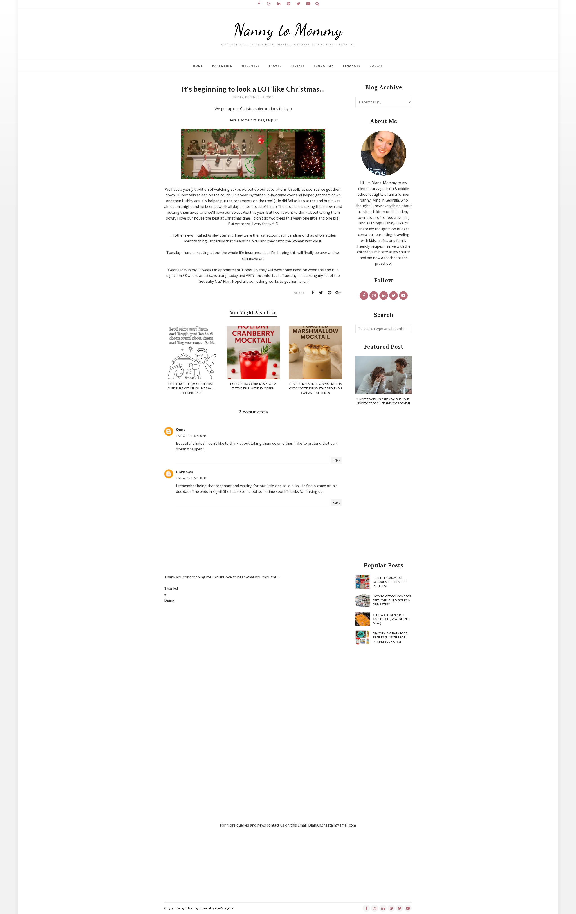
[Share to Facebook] (312, 292)
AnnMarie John (224, 908)
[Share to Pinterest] (329, 292)
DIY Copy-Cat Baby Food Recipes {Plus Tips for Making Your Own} (390, 637)
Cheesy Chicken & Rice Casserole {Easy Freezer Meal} (391, 619)
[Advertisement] (384, 484)
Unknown (184, 472)
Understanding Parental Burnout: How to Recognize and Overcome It (383, 401)
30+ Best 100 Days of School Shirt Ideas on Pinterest (390, 582)
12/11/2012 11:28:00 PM (191, 436)
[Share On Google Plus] (338, 292)
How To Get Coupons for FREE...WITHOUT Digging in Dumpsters (392, 600)
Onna (181, 429)
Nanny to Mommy (288, 30)
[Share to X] (321, 292)
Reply (336, 460)
